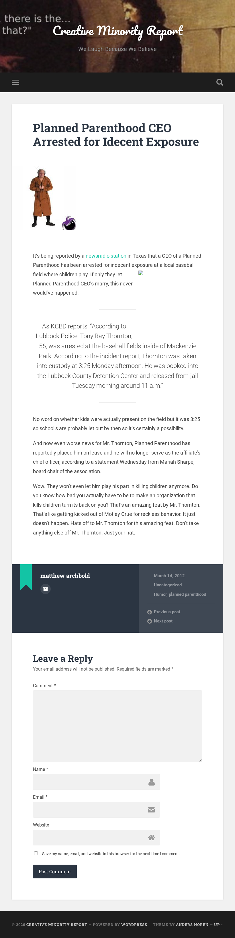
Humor (160, 594)
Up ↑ (218, 924)
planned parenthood (187, 594)
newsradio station (106, 256)
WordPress (134, 924)
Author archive (45, 589)
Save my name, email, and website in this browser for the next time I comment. (111, 853)
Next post (163, 621)
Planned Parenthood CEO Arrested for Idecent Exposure (116, 134)
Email (40, 797)
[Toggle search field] (219, 82)
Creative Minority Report (117, 30)
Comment (44, 686)
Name (40, 769)
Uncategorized (168, 585)
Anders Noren (192, 924)
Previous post (167, 611)
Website (41, 825)
